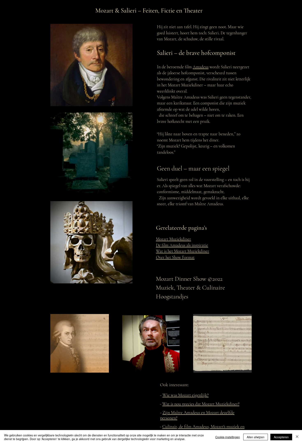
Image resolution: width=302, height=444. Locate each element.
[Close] (297, 437)
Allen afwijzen (255, 437)
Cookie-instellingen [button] (227, 437)
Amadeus (201, 67)
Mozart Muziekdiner (173, 239)
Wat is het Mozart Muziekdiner (182, 251)
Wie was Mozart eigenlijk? (186, 395)
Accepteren (281, 437)
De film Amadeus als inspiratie (182, 245)
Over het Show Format (175, 257)
